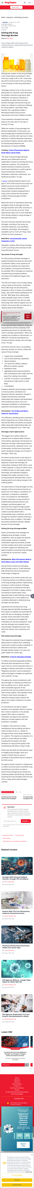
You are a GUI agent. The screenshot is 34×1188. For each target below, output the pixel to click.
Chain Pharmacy (19, 835)
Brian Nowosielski (9, 882)
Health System (7, 838)
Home (3, 17)
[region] (17, 1170)
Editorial (17, 1082)
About (17, 1078)
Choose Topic (15, 7)
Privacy (17, 1090)
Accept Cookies (17, 1185)
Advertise (17, 1080)
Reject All (17, 1180)
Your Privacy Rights (17, 1094)
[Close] (32, 1155)
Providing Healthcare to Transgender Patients (8, 797)
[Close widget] (30, 1108)
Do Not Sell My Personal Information (17, 1092)
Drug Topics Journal (6, 24)
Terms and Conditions (17, 1088)
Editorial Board (17, 1084)
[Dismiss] (31, 313)
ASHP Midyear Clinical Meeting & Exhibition (15, 841)
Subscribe (25, 821)
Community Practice (7, 835)
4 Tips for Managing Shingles (20, 657)
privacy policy (6, 826)
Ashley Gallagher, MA (10, 916)
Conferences (9, 17)
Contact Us (17, 1086)
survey (5, 181)
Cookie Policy (28, 1172)
